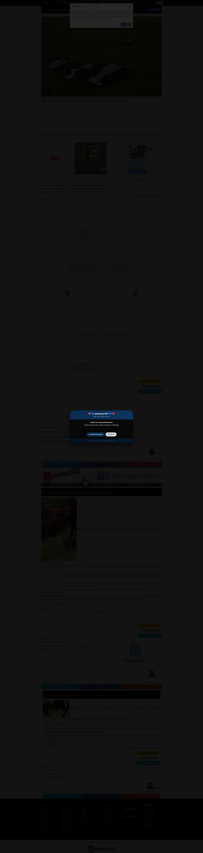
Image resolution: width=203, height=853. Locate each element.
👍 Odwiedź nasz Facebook (95, 434)
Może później (111, 434)
